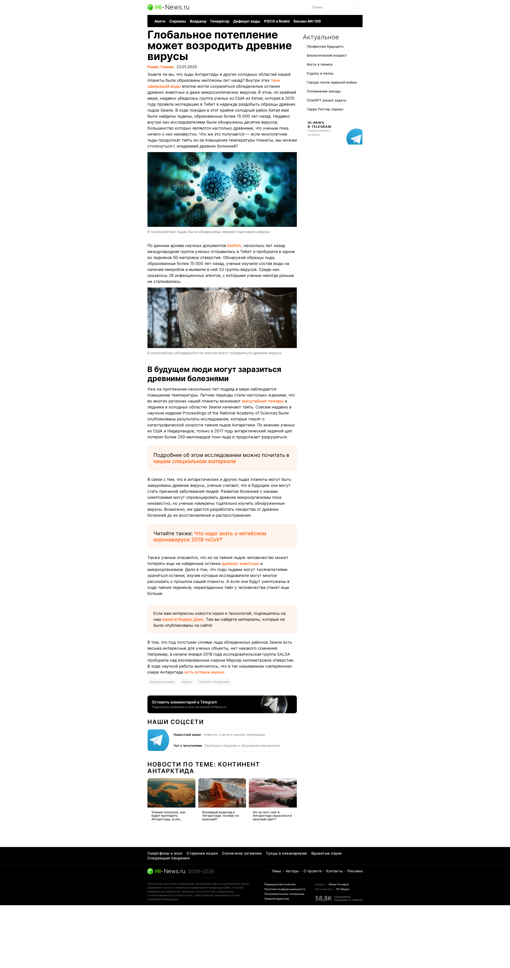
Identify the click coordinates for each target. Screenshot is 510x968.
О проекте (313, 871)
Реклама (355, 871)
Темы (276, 871)
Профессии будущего (325, 46)
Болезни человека (162, 681)
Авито (159, 21)
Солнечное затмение (242, 853)
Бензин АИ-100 (307, 21)
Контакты (334, 871)
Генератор (219, 21)
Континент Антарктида (214, 681)
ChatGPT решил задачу (326, 100)
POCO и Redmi (277, 21)
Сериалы (177, 21)
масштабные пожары (262, 401)
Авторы (292, 871)
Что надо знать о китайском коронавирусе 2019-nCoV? (209, 536)
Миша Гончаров (339, 884)
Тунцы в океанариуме (286, 853)
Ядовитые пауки (326, 853)
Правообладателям (276, 898)
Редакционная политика (279, 884)
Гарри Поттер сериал (325, 109)
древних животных (240, 563)
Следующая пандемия (168, 858)
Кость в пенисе (319, 64)
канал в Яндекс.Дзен (182, 619)
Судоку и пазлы (320, 73)
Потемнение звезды (324, 91)
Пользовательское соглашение (284, 893)
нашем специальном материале (194, 461)
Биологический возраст (327, 55)
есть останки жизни (204, 672)
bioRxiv (234, 245)
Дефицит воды (246, 21)
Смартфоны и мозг (165, 853)
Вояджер (198, 21)
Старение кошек (202, 853)
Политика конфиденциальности (284, 889)
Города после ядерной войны (332, 82)
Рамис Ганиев (160, 67)
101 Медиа (342, 889)
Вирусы (187, 681)
